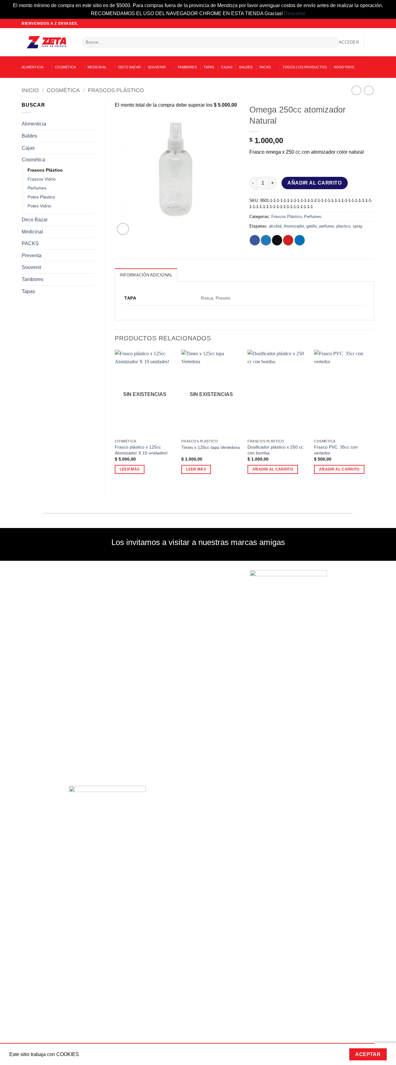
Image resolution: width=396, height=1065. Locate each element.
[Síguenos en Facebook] (353, 23)
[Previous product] (368, 90)
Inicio (30, 90)
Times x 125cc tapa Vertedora (210, 447)
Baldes (245, 67)
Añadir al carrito (314, 182)
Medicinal (97, 67)
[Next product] (356, 90)
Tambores (187, 67)
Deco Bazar (129, 67)
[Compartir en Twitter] (266, 240)
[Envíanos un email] (365, 23)
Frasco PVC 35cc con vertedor (336, 450)
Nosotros (344, 67)
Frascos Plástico (116, 90)
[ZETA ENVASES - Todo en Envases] (47, 42)
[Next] (374, 417)
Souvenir (157, 67)
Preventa (31, 255)
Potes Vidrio (39, 205)
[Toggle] (92, 124)
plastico (343, 226)
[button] (349, 42)
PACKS (265, 67)
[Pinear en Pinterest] (288, 240)
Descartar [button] (294, 13)
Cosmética (65, 67)
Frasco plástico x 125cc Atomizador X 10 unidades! (141, 450)
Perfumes (37, 187)
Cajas (226, 67)
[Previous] (115, 417)
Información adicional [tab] (146, 275)
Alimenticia (32, 67)
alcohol (275, 226)
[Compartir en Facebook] (255, 240)
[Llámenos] (371, 23)
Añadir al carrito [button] (272, 469)
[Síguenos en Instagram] (359, 23)
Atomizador (294, 226)
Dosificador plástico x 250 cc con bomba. (275, 450)
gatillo (311, 226)
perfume (326, 226)
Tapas (209, 67)
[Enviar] (332, 42)
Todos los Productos (304, 67)
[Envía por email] (277, 240)
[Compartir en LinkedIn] (300, 240)
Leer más (130, 469)
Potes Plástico (41, 196)
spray (358, 226)
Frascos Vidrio (42, 179)
